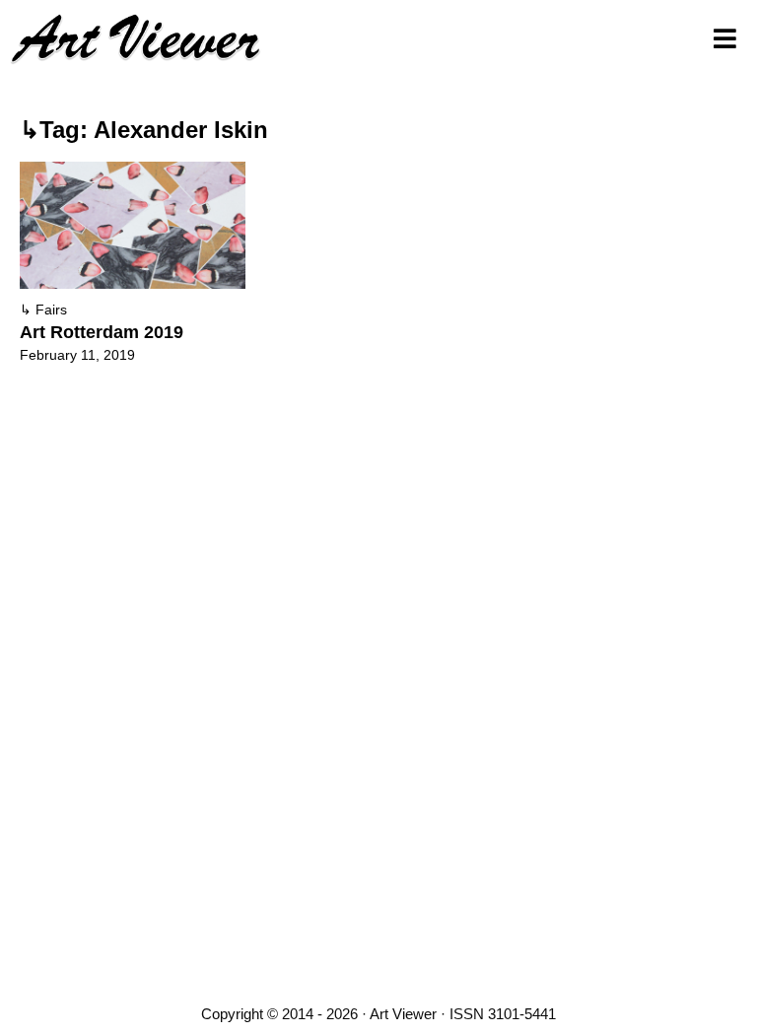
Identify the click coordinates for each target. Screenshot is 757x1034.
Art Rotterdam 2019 (101, 332)
